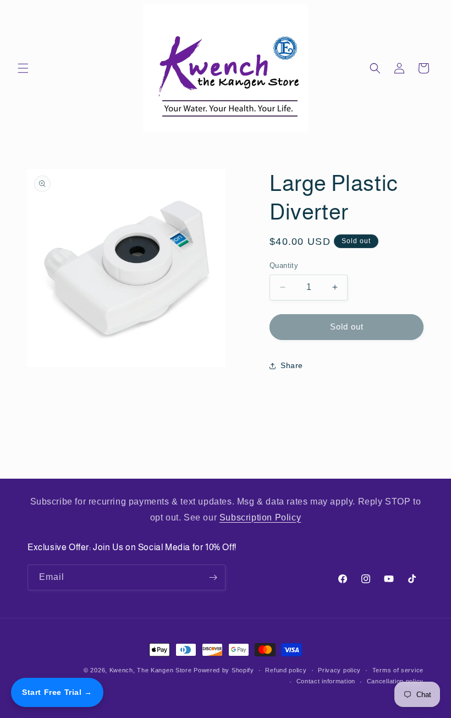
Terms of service (398, 670)
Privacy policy (339, 670)
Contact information (325, 681)
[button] (23, 68)
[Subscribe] (213, 577)
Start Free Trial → (57, 692)
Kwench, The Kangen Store (150, 670)
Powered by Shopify (224, 670)
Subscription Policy (260, 517)
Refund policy (285, 670)
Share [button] (291, 365)
